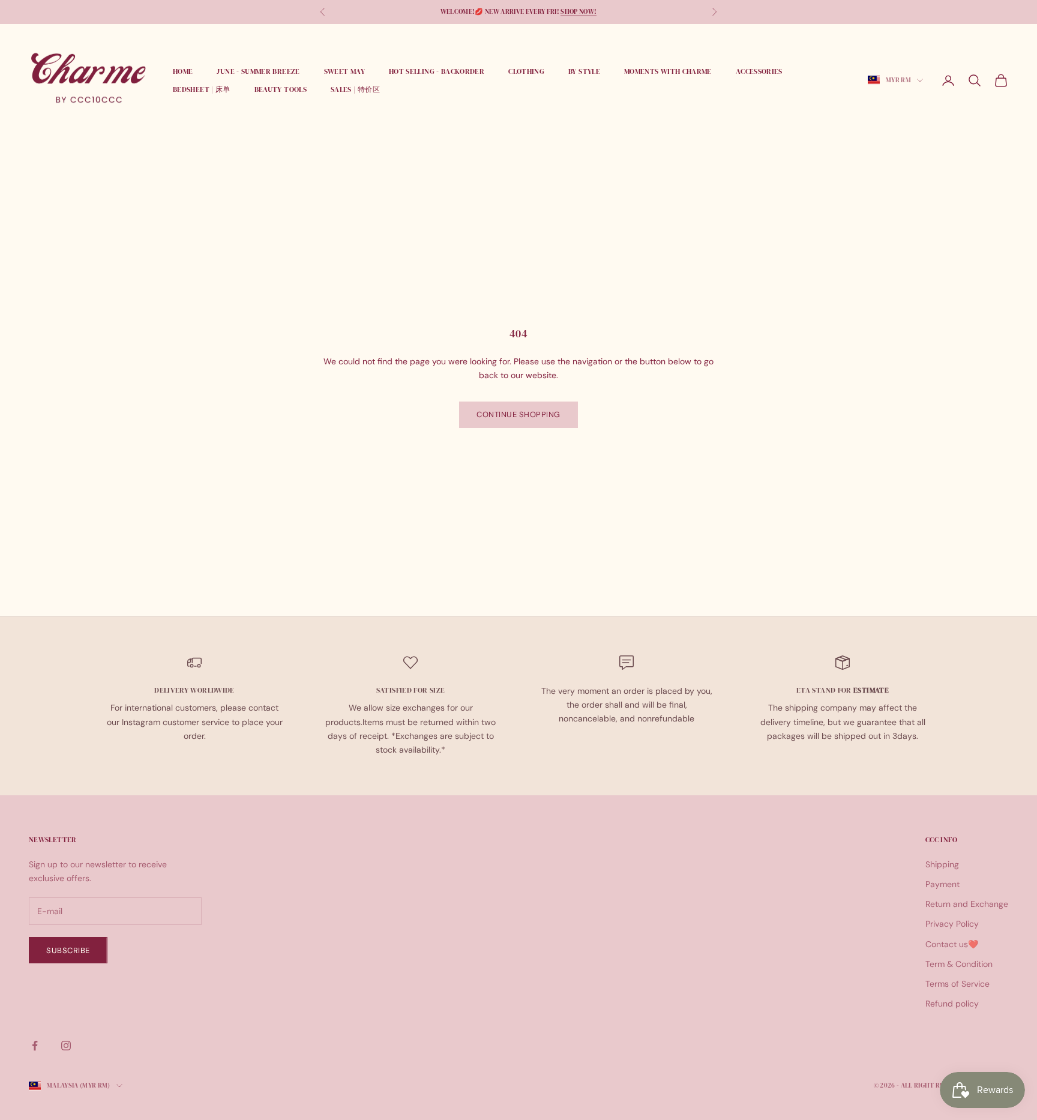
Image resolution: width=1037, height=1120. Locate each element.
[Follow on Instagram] (66, 1046)
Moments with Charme (668, 71)
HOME (183, 71)
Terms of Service (957, 983)
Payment (942, 884)
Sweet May (344, 71)
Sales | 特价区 (355, 89)
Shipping (942, 864)
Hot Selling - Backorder (436, 71)
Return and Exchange (966, 904)
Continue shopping (518, 414)
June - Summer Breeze (258, 71)
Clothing (526, 71)
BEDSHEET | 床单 (201, 89)
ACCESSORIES (759, 71)
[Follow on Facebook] (35, 1046)
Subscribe (68, 950)
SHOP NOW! (579, 11)
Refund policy (952, 1003)
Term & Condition (959, 964)
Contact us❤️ (951, 944)
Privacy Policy (952, 923)
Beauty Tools (280, 89)
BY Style (584, 71)
